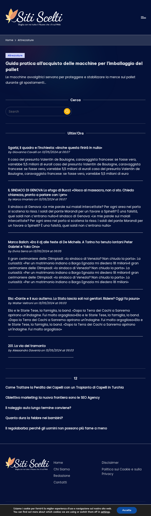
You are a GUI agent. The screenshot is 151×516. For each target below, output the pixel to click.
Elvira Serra (20, 251)
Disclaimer (110, 462)
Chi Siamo (62, 469)
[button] (67, 111)
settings (105, 512)
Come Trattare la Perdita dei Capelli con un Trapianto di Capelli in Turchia (65, 387)
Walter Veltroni (22, 303)
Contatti (60, 482)
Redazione (62, 476)
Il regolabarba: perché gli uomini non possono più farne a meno (56, 428)
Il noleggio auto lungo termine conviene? (38, 408)
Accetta (126, 510)
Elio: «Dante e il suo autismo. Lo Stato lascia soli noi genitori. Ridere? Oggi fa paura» (74, 298)
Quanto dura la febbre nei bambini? (34, 418)
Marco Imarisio (22, 199)
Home (58, 462)
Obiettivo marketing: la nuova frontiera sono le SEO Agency (53, 397)
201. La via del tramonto (27, 346)
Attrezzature (15, 55)
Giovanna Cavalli (24, 152)
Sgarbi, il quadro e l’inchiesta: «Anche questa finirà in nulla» (55, 148)
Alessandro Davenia (26, 350)
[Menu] (143, 17)
